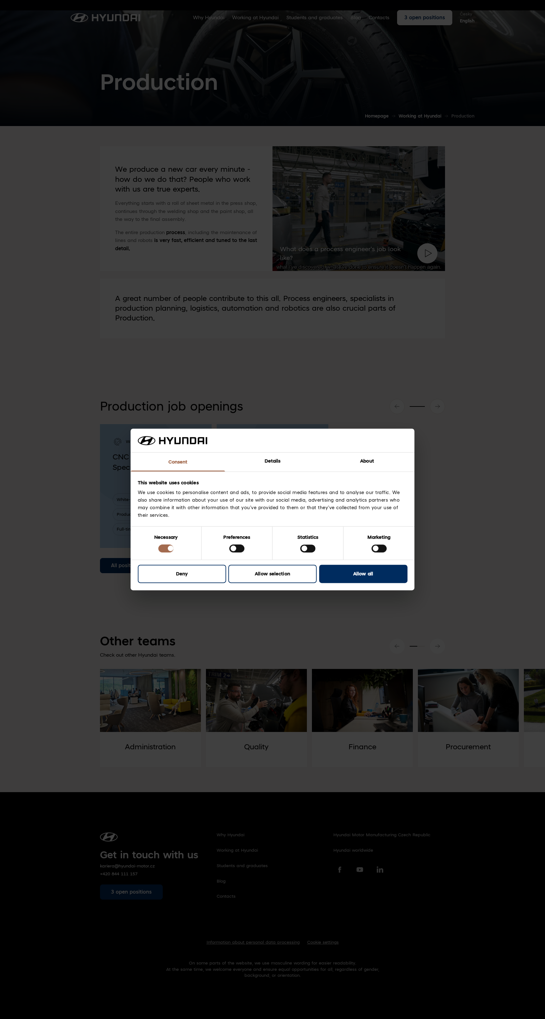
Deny (182, 574)
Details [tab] (273, 461)
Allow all (363, 574)
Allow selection (272, 574)
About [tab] (367, 461)
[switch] (236, 549)
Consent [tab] (178, 462)
